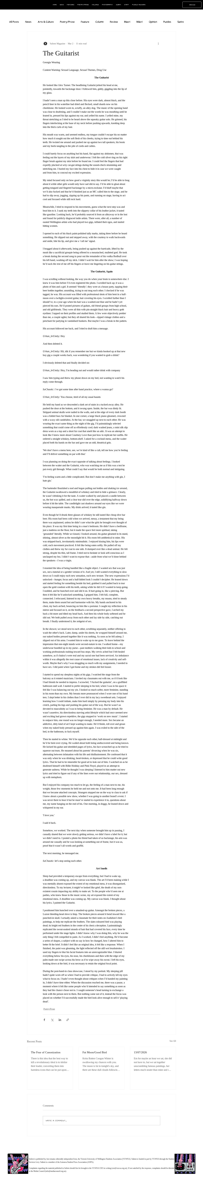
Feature (85, 22)
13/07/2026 (140, 1052)
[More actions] (158, 43)
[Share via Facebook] (44, 1019)
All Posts (14, 22)
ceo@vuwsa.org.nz (119, 1168)
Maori (127, 22)
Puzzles (167, 22)
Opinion (153, 22)
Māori (140, 22)
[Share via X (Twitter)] (52, 1019)
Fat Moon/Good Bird (94, 1052)
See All (173, 1041)
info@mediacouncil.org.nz (55, 1171)
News (28, 22)
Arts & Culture (46, 22)
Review (114, 22)
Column (99, 22)
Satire (180, 22)
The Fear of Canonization (45, 1052)
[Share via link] (67, 1019)
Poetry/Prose (67, 22)
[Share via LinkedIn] (59, 1019)
